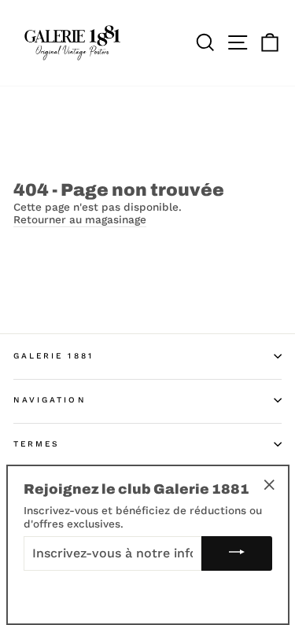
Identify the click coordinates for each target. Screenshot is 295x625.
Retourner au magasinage (79, 219)
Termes (36, 443)
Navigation (50, 399)
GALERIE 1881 (53, 355)
